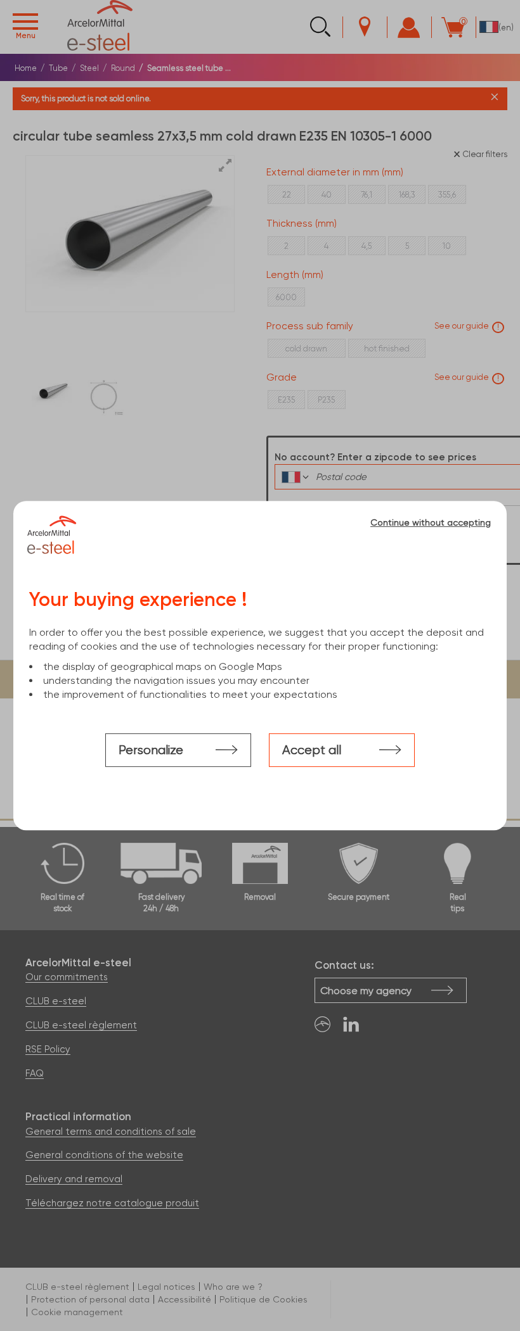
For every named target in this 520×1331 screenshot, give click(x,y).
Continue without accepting (430, 522)
